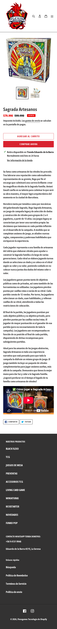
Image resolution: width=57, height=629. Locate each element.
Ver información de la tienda (19, 160)
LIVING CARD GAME (15, 490)
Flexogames (23, 619)
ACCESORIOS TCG (14, 481)
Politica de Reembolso (17, 575)
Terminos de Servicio (16, 583)
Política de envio (14, 592)
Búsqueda (11, 567)
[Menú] (52, 16)
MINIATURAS (12, 498)
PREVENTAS (11, 473)
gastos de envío (32, 120)
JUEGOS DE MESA (14, 465)
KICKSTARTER (12, 506)
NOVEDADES (12, 514)
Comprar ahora (29, 144)
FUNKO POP (12, 523)
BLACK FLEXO (12, 448)
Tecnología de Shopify (37, 619)
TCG (8, 457)
